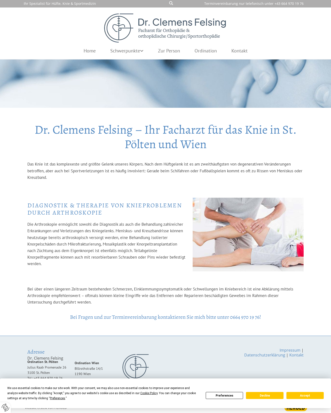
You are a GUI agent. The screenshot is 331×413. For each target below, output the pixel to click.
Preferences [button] (57, 398)
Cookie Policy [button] (149, 393)
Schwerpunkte (125, 51)
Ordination (206, 51)
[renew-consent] (5, 407)
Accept (305, 395)
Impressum (290, 350)
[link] (127, 50)
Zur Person (169, 51)
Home (90, 51)
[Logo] (165, 27)
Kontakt (239, 51)
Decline (265, 395)
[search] (171, 3)
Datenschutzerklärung (264, 355)
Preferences (224, 395)
